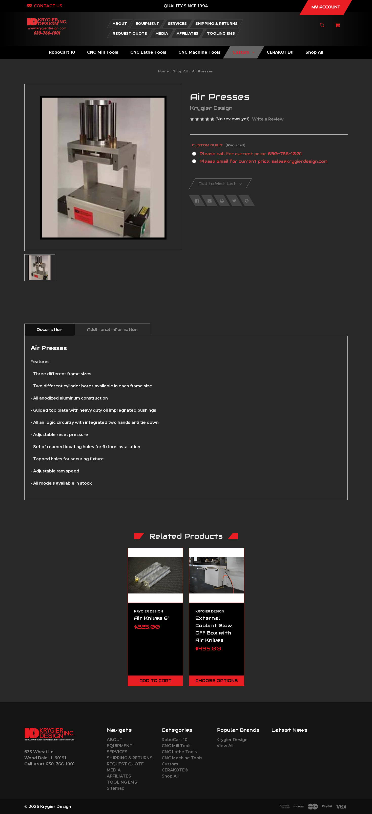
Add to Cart (155, 680)
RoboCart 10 (175, 739)
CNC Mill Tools (177, 745)
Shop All (170, 776)
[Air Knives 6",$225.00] (155, 575)
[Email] (210, 201)
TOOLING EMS (122, 782)
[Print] (222, 201)
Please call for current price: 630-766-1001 (251, 153)
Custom (170, 764)
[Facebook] (197, 201)
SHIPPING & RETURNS (130, 758)
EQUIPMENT (120, 745)
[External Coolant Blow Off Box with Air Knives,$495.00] (216, 575)
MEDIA (114, 770)
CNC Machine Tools (182, 758)
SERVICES (117, 751)
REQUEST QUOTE (125, 764)
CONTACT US (48, 6)
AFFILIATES (119, 776)
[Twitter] (234, 201)
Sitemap (116, 788)
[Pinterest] (247, 201)
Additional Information (112, 329)
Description (50, 329)
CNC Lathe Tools (179, 751)
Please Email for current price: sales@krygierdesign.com (263, 161)
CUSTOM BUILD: (218, 145)
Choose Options (217, 680)
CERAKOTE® (175, 770)
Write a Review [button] (268, 119)
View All (225, 745)
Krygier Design (232, 739)
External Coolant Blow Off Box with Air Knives (213, 629)
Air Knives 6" (151, 618)
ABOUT (114, 739)
